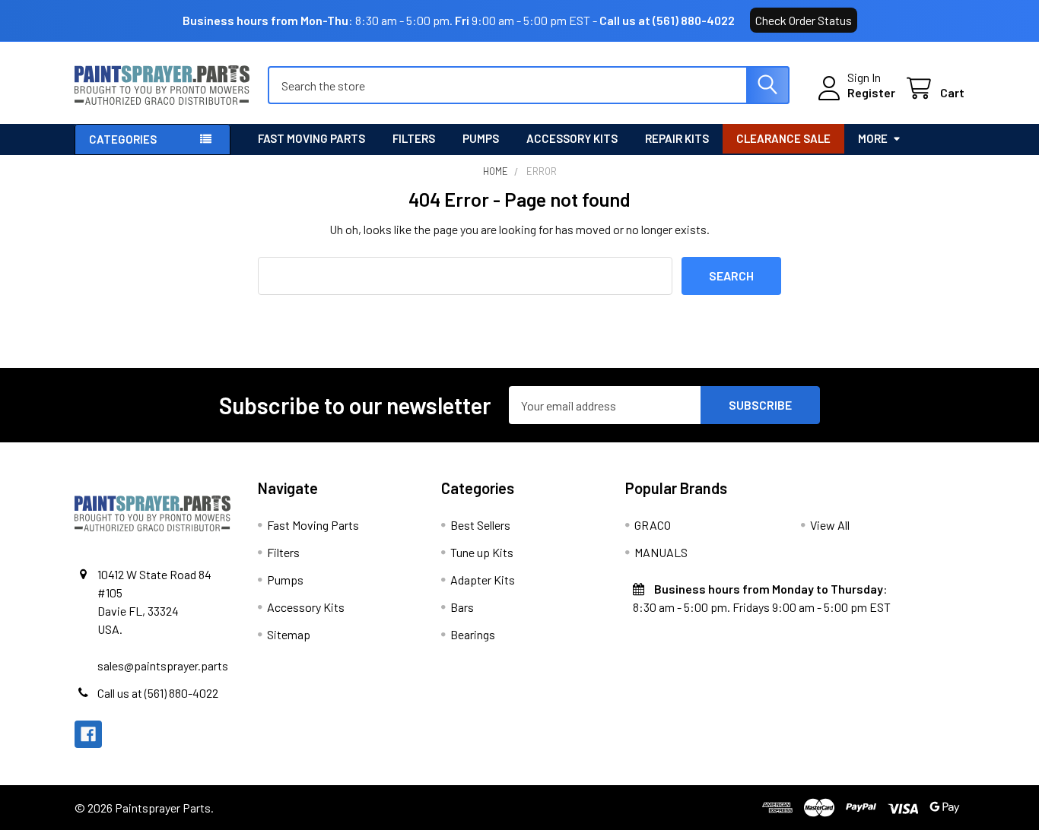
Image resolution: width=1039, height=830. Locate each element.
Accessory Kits (572, 138)
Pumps (480, 138)
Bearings (472, 634)
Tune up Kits (481, 552)
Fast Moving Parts (311, 138)
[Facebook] (88, 734)
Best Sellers (480, 525)
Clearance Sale (783, 138)
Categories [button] (123, 139)
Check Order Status (803, 20)
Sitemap (288, 634)
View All (830, 525)
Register (871, 92)
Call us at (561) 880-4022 (667, 20)
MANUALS (661, 552)
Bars (462, 607)
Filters (413, 138)
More (873, 138)
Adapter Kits (482, 579)
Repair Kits (677, 138)
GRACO (652, 525)
